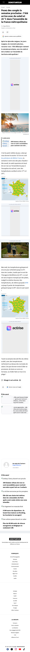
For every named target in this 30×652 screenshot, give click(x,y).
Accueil (3, 7)
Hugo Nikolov (6, 26)
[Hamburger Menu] (3, 2)
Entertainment (15, 564)
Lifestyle (15, 591)
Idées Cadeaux (15, 610)
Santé (15, 596)
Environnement (15, 566)
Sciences (15, 598)
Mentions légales (15, 632)
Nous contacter (15, 625)
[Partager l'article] (3, 32)
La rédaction (15, 628)
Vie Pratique (15, 605)
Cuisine (15, 569)
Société (15, 601)
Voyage (15, 608)
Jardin (15, 578)
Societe (8, 7)
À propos (15, 623)
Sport (15, 603)
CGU (15, 635)
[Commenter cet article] (7, 32)
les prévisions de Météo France (11, 158)
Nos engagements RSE (15, 630)
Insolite (15, 576)
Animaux (15, 559)
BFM (26, 283)
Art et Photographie (15, 557)
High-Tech (15, 573)
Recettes (15, 571)
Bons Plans (15, 561)
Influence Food (15, 637)
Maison (15, 593)
